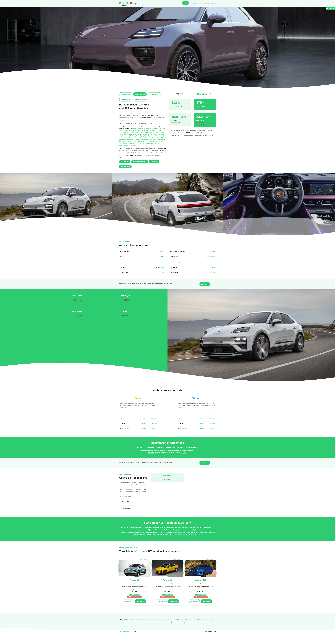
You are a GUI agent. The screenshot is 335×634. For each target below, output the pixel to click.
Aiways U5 (148, 128)
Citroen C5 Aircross (146, 138)
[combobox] (129, 501)
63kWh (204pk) (134, 583)
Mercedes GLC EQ (132, 139)
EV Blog (213, 3)
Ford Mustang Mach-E (138, 128)
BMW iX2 (143, 130)
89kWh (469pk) (196, 583)
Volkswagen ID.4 (157, 128)
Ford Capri (132, 134)
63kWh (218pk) (167, 583)
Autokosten (194, 3)
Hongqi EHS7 (123, 139)
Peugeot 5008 (140, 134)
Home (185, 3)
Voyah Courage (135, 138)
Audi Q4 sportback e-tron (153, 143)
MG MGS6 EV (132, 141)
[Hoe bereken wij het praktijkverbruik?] (211, 94)
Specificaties (140, 601)
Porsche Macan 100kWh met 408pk (131, 113)
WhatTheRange (124, 631)
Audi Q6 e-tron (135, 132)
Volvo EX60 (149, 141)
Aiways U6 (132, 130)
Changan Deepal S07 (149, 139)
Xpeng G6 (128, 138)
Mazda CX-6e (157, 141)
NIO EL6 (137, 130)
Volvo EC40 (149, 130)
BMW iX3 (163, 138)
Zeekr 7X (133, 136)
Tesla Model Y (160, 136)
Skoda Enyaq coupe (150, 136)
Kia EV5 (140, 139)
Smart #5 (122, 138)
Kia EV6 (126, 134)
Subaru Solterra (141, 141)
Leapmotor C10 (149, 134)
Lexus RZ (126, 130)
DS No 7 (134, 143)
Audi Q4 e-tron (141, 143)
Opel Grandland (144, 132)
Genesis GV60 (156, 138)
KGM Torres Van (160, 139)
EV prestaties (205, 3)
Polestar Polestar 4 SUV (130, 145)
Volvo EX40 (156, 130)
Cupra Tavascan (154, 132)
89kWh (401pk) (205, 583)
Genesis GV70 (127, 143)
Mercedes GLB (123, 141)
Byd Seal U (127, 132)
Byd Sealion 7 (126, 136)
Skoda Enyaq (140, 136)
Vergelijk (332, 8)
